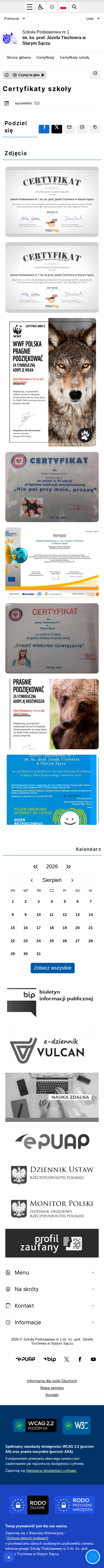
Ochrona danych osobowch (27, 1538)
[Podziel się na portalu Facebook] (44, 129)
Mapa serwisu (52, 1388)
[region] (52, 916)
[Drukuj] (95, 75)
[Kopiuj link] (95, 129)
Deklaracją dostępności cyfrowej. (51, 1471)
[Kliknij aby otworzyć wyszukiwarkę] (74, 7)
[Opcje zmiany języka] (63, 7)
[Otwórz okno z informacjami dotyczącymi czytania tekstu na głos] (7, 75)
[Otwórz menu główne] (29, 7)
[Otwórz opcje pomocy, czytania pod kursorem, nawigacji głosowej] (93, 1557)
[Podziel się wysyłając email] (69, 129)
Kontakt (52, 1395)
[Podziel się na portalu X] (56, 129)
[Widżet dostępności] (41, 7)
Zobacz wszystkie (52, 968)
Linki (90, 19)
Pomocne (11, 19)
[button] (25, 1359)
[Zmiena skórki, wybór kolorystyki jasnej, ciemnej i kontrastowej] (52, 7)
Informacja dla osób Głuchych (52, 1381)
